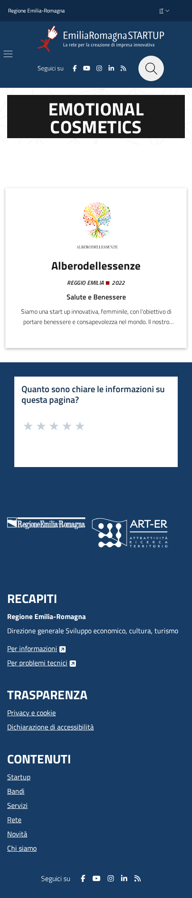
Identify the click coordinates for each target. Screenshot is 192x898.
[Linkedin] (111, 68)
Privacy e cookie (31, 712)
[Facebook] (75, 68)
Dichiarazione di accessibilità (50, 727)
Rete (14, 819)
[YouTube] (86, 68)
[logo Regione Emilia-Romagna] (46, 522)
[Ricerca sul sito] (151, 68)
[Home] (102, 39)
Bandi (16, 791)
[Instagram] (99, 68)
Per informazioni (32, 648)
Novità (17, 833)
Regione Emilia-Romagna (36, 11)
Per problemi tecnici (37, 662)
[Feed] (123, 68)
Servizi (17, 805)
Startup (18, 776)
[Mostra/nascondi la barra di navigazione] (8, 54)
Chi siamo (22, 848)
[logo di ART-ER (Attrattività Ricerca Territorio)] (130, 531)
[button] (165, 11)
